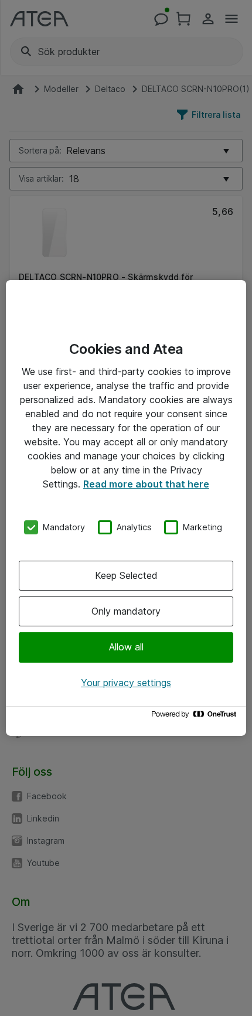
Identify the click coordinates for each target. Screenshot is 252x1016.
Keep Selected (126, 575)
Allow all (126, 647)
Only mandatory (126, 611)
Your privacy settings (126, 682)
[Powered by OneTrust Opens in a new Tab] (195, 717)
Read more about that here (146, 484)
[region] (126, 508)
